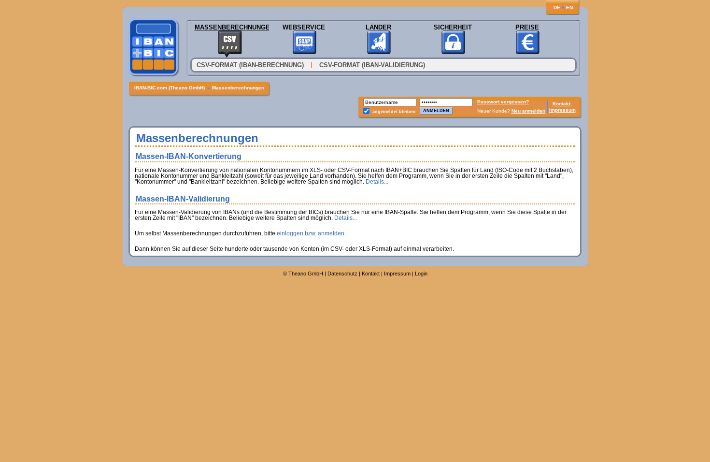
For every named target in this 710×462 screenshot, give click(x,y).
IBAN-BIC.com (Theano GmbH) (170, 87)
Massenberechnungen (230, 27)
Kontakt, (562, 103)
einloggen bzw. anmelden (310, 233)
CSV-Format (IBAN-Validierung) (372, 65)
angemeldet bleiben (393, 111)
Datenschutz (342, 273)
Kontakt (371, 273)
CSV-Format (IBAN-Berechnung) (250, 65)
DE (557, 7)
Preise (527, 27)
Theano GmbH (305, 273)
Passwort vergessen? (503, 101)
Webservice (304, 27)
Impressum (562, 110)
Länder (378, 27)
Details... (377, 181)
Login (421, 273)
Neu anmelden (528, 111)
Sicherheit (453, 27)
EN (569, 7)
